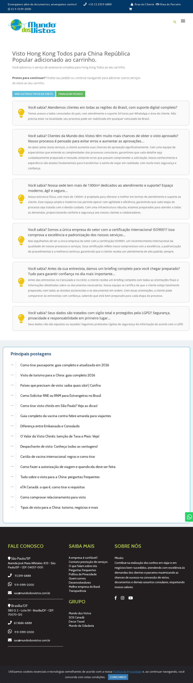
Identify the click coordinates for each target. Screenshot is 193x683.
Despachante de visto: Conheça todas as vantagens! (59, 446)
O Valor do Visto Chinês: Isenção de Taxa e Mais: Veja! (59, 436)
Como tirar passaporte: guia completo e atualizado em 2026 (64, 365)
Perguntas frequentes (82, 570)
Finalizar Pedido (70, 93)
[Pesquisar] (174, 22)
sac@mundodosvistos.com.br (32, 593)
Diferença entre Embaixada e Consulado (50, 426)
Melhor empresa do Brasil (84, 586)
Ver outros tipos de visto (34, 93)
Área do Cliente (144, 4)
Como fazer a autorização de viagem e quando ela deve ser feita (68, 467)
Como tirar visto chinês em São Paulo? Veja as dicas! (58, 406)
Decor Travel (76, 621)
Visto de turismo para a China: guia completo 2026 (57, 375)
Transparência (77, 591)
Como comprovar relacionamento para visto (53, 497)
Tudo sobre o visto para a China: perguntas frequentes (60, 477)
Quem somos (77, 578)
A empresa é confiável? (83, 557)
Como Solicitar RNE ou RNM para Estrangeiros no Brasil (60, 396)
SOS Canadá (76, 617)
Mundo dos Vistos (80, 613)
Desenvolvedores (80, 582)
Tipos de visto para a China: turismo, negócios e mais (59, 507)
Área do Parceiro (170, 4)
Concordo (118, 677)
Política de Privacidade (83, 574)
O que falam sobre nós (83, 566)
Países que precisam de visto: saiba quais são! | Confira (60, 385)
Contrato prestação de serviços (88, 562)
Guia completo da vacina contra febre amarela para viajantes (65, 416)
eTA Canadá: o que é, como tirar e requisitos (52, 487)
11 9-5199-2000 (24, 585)
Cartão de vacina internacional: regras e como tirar (57, 457)
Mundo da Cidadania (81, 625)
